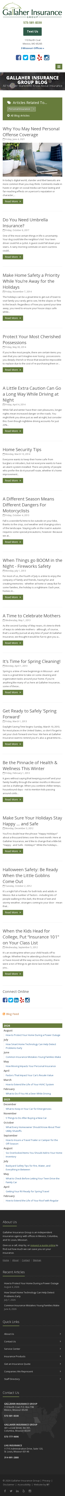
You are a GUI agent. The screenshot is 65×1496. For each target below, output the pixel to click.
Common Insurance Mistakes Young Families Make (33, 1057)
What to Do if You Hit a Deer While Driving (28, 1093)
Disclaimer (8, 1484)
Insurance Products (14, 1356)
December (10, 1104)
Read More (12, 201)
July (6, 1039)
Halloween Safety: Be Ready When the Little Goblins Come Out (30, 875)
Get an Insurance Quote (17, 1363)
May (6, 1061)
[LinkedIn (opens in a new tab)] (32, 57)
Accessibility (24, 1484)
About (15, 1260)
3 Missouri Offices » (32, 48)
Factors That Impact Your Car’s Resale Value (29, 1075)
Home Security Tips (22, 449)
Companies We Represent (18, 1371)
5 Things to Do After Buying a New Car (26, 1118)
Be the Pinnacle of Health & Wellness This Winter (30, 765)
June (6, 1052)
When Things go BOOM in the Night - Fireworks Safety (32, 563)
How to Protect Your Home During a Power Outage (33, 1035)
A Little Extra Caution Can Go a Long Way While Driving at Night (32, 394)
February (9, 1089)
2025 (7, 1099)
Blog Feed (12, 1014)
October (9, 1122)
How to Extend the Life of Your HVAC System (30, 1084)
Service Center (12, 1348)
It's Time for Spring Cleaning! (32, 661)
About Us (9, 1334)
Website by (41, 1484)
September (11, 1135)
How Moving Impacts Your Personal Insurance (31, 1066)
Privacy (46, 1480)
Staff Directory (12, 1379)
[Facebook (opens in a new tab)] (18, 57)
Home (6, 1260)
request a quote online (42, 1245)
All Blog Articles (20, 115)
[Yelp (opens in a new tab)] (39, 57)
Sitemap (37, 1260)
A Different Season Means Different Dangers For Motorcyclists (28, 505)
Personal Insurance (19, 109)
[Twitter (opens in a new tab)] (25, 57)
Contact (26, 1260)
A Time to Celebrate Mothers (31, 616)
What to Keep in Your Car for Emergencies (28, 1108)
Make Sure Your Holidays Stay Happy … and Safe (32, 821)
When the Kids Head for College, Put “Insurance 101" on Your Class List (31, 937)
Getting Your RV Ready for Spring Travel (27, 1191)
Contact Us (10, 1341)
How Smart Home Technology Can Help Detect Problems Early (29, 1296)
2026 (7, 1025)
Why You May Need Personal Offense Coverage (31, 132)
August (8, 1030)
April (6, 1070)
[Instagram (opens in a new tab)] (46, 57)
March (8, 1080)
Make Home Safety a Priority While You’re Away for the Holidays (31, 281)
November (10, 1113)
